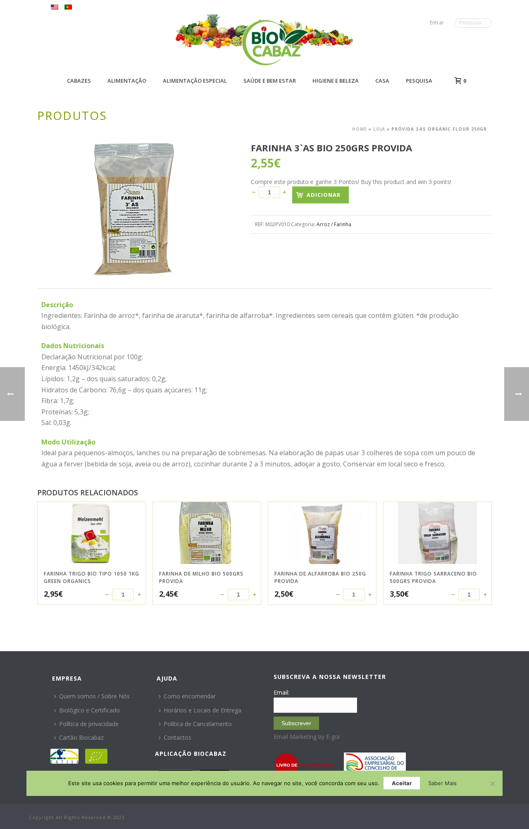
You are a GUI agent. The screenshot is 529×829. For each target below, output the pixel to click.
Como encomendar (190, 696)
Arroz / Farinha (334, 224)
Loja (379, 129)
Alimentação (126, 80)
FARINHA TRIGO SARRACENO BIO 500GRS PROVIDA (433, 577)
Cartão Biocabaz (81, 737)
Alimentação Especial (195, 80)
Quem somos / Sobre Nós (94, 696)
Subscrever (296, 723)
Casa (382, 80)
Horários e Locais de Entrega (202, 710)
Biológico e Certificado (89, 710)
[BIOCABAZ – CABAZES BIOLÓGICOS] (275, 42)
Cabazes (79, 80)
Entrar (437, 22)
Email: (281, 692)
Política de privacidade (89, 724)
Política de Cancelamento (198, 724)
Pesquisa (419, 80)
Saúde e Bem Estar (269, 80)
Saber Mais (442, 783)
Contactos (177, 737)
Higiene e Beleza (335, 80)
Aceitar (402, 783)
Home (359, 129)
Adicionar (324, 194)
